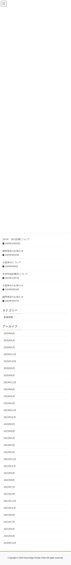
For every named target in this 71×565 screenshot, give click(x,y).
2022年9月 (9, 473)
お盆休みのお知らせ (12, 285)
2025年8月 (9, 375)
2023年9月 (9, 424)
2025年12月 (10, 354)
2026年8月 (9, 333)
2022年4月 (9, 494)
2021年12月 (10, 501)
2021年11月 (10, 508)
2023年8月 (9, 431)
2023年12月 (10, 410)
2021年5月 (9, 529)
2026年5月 (9, 347)
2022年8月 (9, 480)
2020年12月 (10, 543)
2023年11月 (10, 417)
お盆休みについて (11, 262)
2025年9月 (9, 368)
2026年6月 (9, 340)
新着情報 (8, 317)
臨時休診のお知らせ (12, 250)
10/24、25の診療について (16, 239)
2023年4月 (9, 445)
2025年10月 (10, 361)
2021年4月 (9, 536)
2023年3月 (9, 452)
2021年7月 (9, 522)
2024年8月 (9, 389)
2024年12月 (10, 382)
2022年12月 (10, 459)
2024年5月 (9, 396)
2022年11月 (10, 466)
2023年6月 (9, 438)
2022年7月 (9, 487)
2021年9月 (9, 515)
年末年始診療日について (15, 274)
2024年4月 (9, 403)
